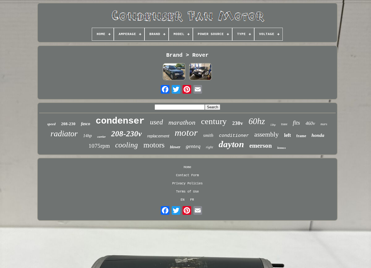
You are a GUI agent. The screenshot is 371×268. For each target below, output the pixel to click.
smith (208, 135)
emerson (260, 145)
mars (323, 124)
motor (186, 132)
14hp (87, 135)
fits (296, 122)
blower (175, 147)
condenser (120, 121)
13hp (273, 124)
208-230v (126, 133)
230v (237, 123)
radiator (64, 133)
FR (192, 200)
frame (301, 136)
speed (51, 124)
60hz (257, 121)
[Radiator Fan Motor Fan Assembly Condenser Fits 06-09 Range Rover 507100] (174, 72)
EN (182, 200)
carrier (101, 136)
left (287, 135)
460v (310, 123)
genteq (193, 146)
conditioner (234, 135)
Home (187, 167)
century (214, 121)
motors (154, 145)
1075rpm (99, 146)
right (209, 147)
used (156, 122)
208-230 (68, 124)
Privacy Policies (187, 183)
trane (284, 124)
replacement (158, 136)
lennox (281, 147)
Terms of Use (187, 192)
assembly (266, 134)
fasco (85, 123)
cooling (126, 145)
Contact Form (187, 175)
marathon (182, 122)
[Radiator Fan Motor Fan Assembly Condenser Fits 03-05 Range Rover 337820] (200, 72)
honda (318, 135)
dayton (231, 144)
